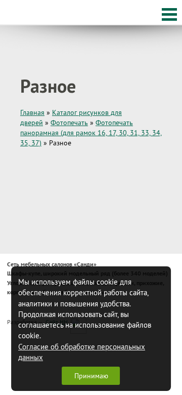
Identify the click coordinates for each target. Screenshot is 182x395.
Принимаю (91, 375)
